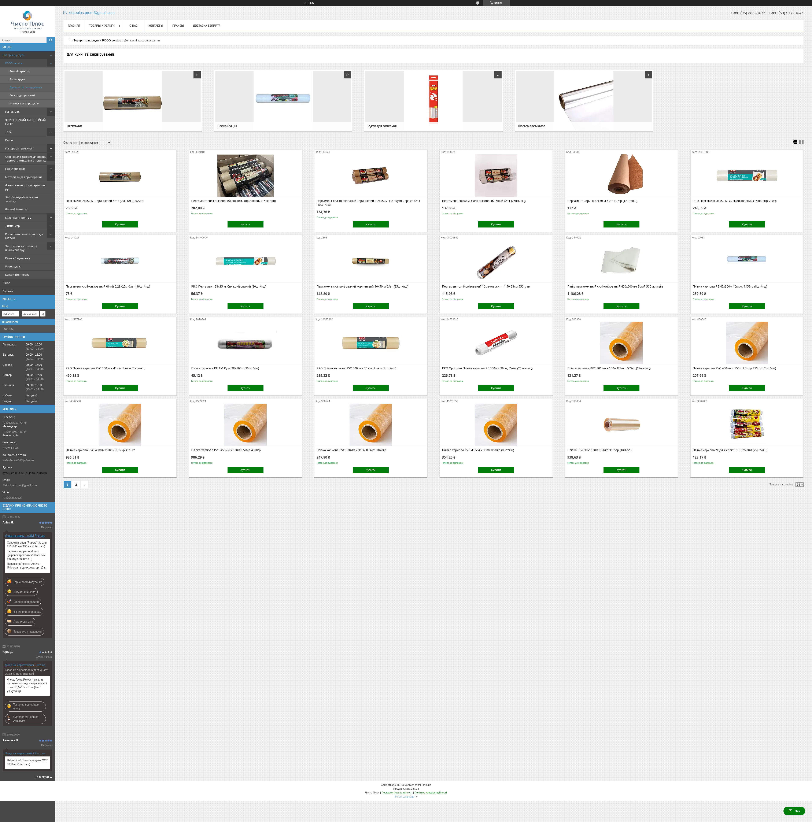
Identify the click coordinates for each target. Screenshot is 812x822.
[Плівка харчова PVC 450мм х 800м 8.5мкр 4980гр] (245, 425)
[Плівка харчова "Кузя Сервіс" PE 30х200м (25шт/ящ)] (747, 425)
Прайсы (178, 25)
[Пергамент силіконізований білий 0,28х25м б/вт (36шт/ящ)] (120, 261)
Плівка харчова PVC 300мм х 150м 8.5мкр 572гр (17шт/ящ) (609, 368)
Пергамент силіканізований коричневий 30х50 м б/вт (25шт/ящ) (362, 286)
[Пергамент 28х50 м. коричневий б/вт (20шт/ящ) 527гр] (120, 175)
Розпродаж (13, 266)
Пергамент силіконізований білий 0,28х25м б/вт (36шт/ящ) (108, 286)
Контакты (155, 25)
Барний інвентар (16, 209)
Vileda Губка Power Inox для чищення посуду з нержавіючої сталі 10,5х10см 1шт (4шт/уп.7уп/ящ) (27, 685)
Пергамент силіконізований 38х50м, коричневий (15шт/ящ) (233, 201)
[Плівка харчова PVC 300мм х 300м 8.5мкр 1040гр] (370, 425)
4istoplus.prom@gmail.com (20, 485)
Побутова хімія (15, 169)
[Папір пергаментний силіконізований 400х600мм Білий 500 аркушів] (621, 261)
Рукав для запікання (382, 126)
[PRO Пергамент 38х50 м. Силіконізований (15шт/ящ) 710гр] (747, 175)
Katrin (9, 140)
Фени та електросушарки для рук (25, 187)
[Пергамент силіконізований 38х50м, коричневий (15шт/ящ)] (245, 175)
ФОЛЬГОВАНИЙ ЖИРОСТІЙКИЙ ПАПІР (25, 122)
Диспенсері (13, 226)
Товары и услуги (13, 55)
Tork (8, 132)
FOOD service (14, 63)
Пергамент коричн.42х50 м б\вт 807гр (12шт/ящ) (602, 201)
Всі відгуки (42, 777)
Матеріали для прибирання (23, 177)
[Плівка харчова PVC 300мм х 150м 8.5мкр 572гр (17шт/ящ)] (621, 343)
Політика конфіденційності (430, 792)
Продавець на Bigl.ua (406, 788)
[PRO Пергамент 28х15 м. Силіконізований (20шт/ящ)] (245, 261)
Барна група (17, 79)
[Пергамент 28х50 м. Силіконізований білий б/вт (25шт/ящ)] (496, 175)
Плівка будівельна (17, 258)
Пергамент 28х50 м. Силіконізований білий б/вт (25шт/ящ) (484, 201)
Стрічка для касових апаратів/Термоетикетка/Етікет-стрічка (26, 158)
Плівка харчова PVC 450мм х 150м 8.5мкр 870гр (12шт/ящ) (734, 368)
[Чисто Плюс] (27, 19)
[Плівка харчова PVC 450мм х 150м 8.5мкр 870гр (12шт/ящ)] (747, 343)
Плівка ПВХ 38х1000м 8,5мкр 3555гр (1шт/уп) (599, 450)
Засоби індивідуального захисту (21, 199)
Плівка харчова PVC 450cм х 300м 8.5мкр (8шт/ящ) (478, 450)
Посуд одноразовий (22, 95)
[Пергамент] (132, 100)
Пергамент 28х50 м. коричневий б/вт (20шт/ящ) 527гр (104, 201)
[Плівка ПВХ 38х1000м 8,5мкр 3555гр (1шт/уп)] (621, 425)
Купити (120, 224)
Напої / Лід (12, 112)
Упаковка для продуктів (24, 103)
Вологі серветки (20, 71)
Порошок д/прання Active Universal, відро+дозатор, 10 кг (27, 565)
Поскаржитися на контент (397, 792)
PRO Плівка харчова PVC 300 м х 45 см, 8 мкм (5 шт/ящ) (105, 368)
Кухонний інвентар (18, 217)
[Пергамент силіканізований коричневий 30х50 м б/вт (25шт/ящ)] (370, 261)
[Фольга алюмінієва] (584, 100)
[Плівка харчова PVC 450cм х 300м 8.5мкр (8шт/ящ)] (496, 425)
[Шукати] (51, 40)
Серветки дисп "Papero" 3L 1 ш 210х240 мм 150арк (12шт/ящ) (27, 544)
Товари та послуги (86, 40)
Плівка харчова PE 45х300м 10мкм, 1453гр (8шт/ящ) (730, 286)
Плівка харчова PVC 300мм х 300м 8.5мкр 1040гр (351, 450)
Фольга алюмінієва (531, 126)
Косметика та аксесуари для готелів (24, 236)
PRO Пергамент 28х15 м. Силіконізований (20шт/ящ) (228, 286)
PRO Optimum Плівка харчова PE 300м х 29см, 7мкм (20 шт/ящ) (487, 368)
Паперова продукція (19, 148)
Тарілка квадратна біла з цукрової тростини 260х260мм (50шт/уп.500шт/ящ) (26, 555)
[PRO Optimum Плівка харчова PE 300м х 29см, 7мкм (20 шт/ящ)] (496, 343)
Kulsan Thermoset (17, 275)
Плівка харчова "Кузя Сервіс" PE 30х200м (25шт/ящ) (730, 450)
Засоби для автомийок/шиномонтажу (21, 248)
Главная (74, 25)
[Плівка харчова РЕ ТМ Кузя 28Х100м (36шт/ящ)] (245, 343)
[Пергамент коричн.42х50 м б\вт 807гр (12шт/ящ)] (621, 175)
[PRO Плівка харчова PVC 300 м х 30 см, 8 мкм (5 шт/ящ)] (370, 343)
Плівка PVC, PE (227, 126)
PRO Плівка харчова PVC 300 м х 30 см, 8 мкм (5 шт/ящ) (356, 368)
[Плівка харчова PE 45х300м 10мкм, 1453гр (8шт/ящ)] (747, 261)
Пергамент (74, 126)
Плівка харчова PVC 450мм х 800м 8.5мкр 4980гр (226, 450)
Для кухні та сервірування (26, 87)
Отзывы (8, 291)
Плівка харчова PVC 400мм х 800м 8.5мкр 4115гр (100, 450)
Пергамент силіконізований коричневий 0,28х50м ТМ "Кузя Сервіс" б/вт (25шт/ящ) (368, 203)
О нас (6, 283)
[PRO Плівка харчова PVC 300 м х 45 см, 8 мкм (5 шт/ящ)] (120, 343)
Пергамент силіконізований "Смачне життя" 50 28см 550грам (486, 286)
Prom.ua (426, 785)
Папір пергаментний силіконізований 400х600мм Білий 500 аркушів (615, 286)
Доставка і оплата (206, 25)
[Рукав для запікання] (433, 100)
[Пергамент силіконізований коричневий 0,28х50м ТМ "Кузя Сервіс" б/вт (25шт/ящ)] (370, 175)
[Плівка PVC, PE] (283, 100)
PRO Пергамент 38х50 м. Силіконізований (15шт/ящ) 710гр (735, 201)
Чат (797, 811)
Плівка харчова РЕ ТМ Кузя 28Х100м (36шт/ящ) (225, 368)
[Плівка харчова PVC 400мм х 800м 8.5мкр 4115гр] (120, 425)
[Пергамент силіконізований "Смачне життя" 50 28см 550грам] (496, 261)
